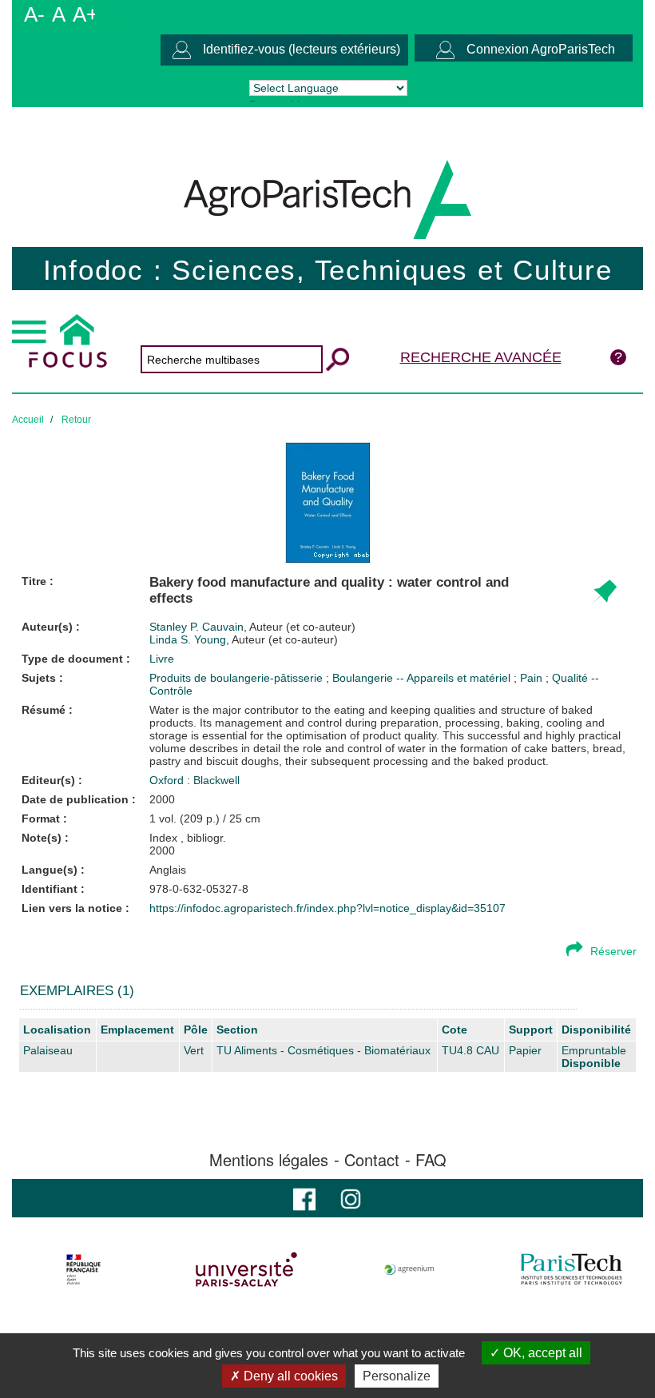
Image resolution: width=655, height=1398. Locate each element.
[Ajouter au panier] (603, 593)
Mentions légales (268, 1160)
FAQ (431, 1160)
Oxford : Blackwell (194, 780)
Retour (76, 419)
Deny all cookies (289, 1376)
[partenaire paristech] (571, 1269)
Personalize (397, 1376)
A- (34, 14)
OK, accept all (541, 1353)
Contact (371, 1160)
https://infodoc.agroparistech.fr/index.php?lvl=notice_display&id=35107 (327, 908)
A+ (85, 14)
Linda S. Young (243, 639)
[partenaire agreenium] (409, 1269)
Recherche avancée (481, 357)
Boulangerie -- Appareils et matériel (423, 677)
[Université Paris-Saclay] (246, 1269)
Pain (533, 677)
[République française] (83, 1269)
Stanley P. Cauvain (252, 626)
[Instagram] (351, 1198)
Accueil (28, 419)
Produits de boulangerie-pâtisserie (237, 677)
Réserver (613, 951)
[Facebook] (304, 1198)
